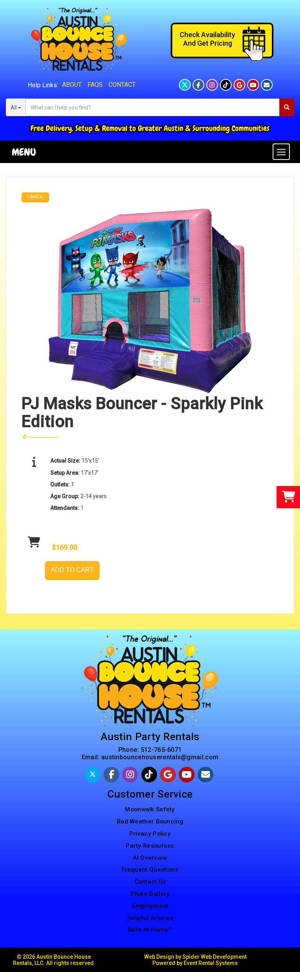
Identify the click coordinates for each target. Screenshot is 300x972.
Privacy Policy (150, 833)
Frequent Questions (149, 869)
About (72, 84)
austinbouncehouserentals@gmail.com (159, 757)
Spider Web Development (214, 957)
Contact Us (150, 881)
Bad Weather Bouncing (150, 821)
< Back (34, 196)
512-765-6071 (161, 749)
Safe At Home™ (150, 929)
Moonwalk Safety (150, 809)
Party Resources (150, 845)
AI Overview (150, 857)
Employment (150, 905)
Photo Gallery (150, 893)
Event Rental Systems (211, 963)
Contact (122, 84)
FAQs (95, 84)
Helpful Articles (150, 918)
